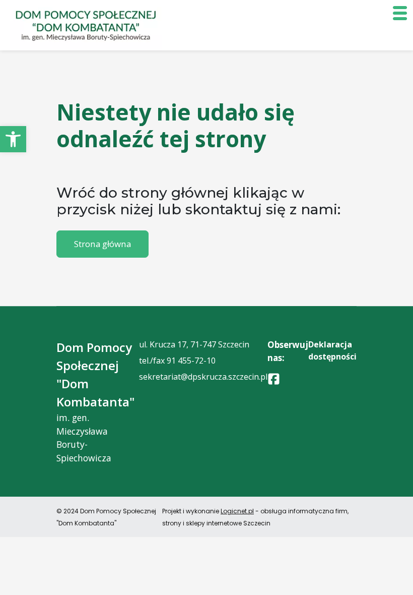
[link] (13, 139)
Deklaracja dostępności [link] (332, 350)
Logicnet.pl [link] (237, 511)
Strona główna (102, 244)
